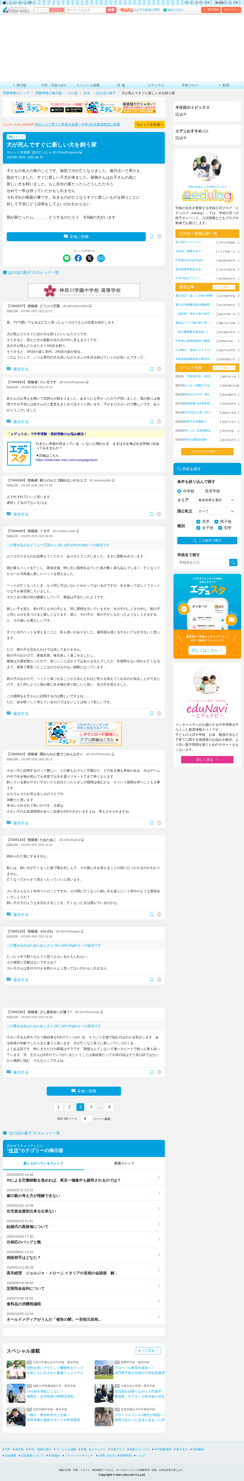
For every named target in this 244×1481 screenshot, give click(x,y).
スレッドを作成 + (150, 124)
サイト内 (41, 10)
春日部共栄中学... (228, 278)
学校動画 (198, 1449)
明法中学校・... (230, 431)
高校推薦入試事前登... (198, 403)
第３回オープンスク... (189, 242)
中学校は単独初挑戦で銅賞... (193, 341)
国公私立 (185, 511)
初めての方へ (176, 10)
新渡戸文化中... (230, 422)
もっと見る (221, 287)
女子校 (208, 528)
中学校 (188, 491)
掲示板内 (56, 10)
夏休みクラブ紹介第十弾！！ (194, 322)
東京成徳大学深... (228, 332)
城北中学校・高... (228, 314)
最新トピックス (140, 1449)
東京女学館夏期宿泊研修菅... (193, 304)
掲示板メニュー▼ (226, 2)
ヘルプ (140, 1455)
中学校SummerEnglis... (190, 260)
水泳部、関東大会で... (189, 251)
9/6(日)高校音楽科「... (198, 439)
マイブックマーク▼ (197, 2)
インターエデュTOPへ (20, 3)
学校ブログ (118, 1449)
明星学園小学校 (230, 385)
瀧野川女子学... (230, 376)
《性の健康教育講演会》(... (192, 331)
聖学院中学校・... (228, 341)
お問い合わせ (106, 1455)
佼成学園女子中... (228, 359)
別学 (228, 528)
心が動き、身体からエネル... (193, 350)
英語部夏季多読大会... (189, 269)
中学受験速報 (163, 1449)
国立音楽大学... (230, 440)
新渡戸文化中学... (228, 350)
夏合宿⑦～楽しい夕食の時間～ (195, 295)
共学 (206, 522)
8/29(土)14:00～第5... (197, 394)
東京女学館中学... (228, 305)
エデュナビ (99, 1449)
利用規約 (54, 1455)
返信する (20, 369)
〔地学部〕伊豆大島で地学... (193, 313)
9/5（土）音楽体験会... (198, 430)
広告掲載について (32, 1455)
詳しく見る (205, 759)
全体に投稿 (79, 237)
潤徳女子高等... (230, 413)
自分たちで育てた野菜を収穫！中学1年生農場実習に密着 (77, 124)
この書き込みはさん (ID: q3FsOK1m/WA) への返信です (58, 545)
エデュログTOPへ (205, 451)
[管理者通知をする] (159, 237)
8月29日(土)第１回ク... (198, 412)
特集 (84, 1449)
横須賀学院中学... (228, 260)
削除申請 (126, 1455)
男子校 (226, 522)
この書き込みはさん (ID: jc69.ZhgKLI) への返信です (54, 945)
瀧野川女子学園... (228, 323)
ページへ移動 (101, 1119)
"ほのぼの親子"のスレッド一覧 (33, 272)
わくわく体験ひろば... (198, 385)
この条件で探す (210, 540)
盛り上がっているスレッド (43, 1163)
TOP (7, 1449)
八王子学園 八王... (227, 251)
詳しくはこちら (205, 650)
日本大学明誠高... (228, 242)
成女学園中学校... (228, 296)
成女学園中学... (230, 394)
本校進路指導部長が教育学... (193, 359)
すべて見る (147, 1351)
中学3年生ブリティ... (188, 278)
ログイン (233, 9)
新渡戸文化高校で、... (198, 421)
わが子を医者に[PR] (146, 9)
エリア (183, 500)
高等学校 (212, 491)
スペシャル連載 (66, 1449)
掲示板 (19, 1449)
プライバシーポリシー (79, 1455)
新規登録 (213, 9)
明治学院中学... (230, 403)
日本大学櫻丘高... (228, 269)
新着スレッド (124, 1163)
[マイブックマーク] (151, 369)
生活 (13, 1150)
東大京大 (182, 1449)
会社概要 (10, 1455)
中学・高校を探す (40, 1449)
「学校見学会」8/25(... (198, 376)
